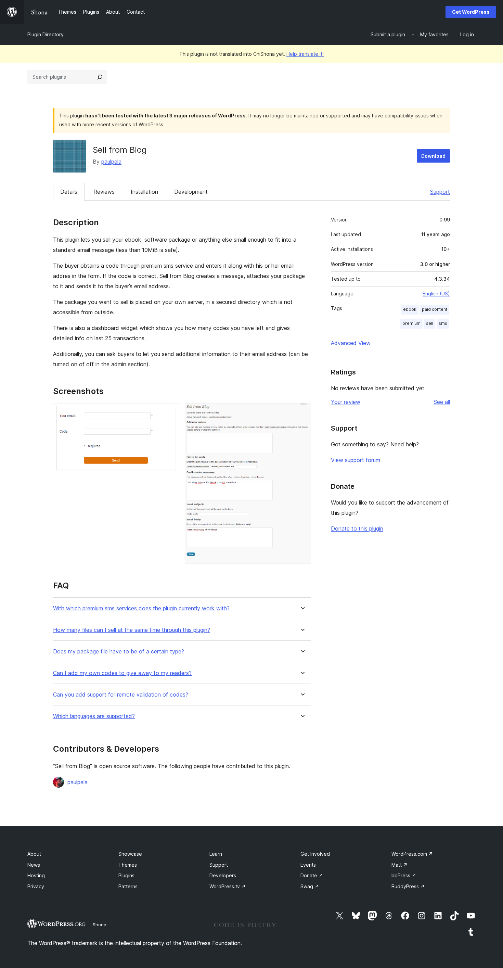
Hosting (36, 875)
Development (191, 191)
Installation (144, 191)
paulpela (111, 161)
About (34, 854)
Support (440, 191)
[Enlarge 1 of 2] (170, 412)
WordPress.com (412, 854)
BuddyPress (408, 886)
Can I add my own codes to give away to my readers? (122, 673)
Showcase (130, 854)
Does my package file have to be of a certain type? (118, 651)
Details (68, 191)
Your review (345, 401)
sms (443, 323)
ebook (409, 309)
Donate (311, 875)
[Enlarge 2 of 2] (301, 412)
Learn (215, 854)
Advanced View (351, 343)
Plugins (126, 875)
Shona (99, 924)
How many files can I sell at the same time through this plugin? (131, 630)
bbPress (403, 875)
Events (308, 865)
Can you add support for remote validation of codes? (120, 694)
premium (411, 323)
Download (433, 156)
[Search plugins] (100, 77)
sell (429, 323)
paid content (434, 309)
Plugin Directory (45, 34)
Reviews (104, 191)
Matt (399, 865)
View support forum (355, 460)
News (33, 865)
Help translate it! (305, 54)
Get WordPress (471, 12)
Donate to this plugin (357, 528)
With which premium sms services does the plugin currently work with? (141, 608)
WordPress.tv (227, 886)
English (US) (436, 293)
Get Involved (315, 854)
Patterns (128, 886)
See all (442, 401)
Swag (309, 886)
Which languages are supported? (94, 716)
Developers (222, 875)
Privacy (35, 886)
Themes (127, 865)
